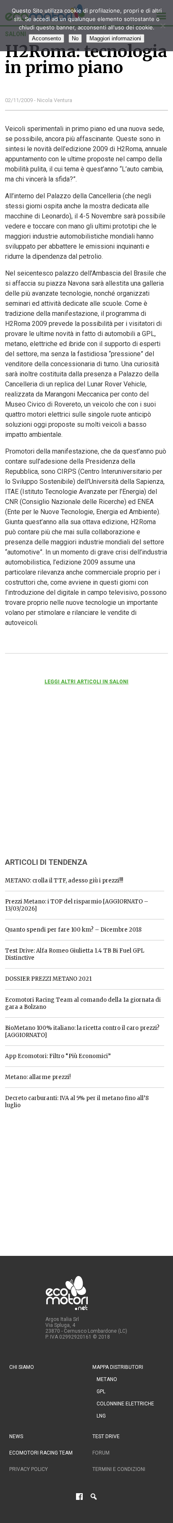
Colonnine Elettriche (125, 1404)
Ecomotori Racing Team (41, 1453)
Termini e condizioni (118, 1469)
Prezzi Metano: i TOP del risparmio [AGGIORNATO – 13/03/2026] (76, 905)
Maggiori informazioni (115, 38)
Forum (101, 1453)
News (16, 1436)
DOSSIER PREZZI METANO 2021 (48, 978)
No (75, 38)
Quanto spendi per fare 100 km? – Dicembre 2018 (73, 929)
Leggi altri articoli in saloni (86, 682)
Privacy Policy (28, 1469)
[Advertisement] (68, 782)
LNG (101, 1416)
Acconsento (46, 38)
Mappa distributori (117, 1367)
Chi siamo (21, 1367)
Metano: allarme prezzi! (38, 1077)
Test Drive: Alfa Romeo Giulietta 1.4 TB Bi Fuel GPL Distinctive (74, 954)
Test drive (106, 1436)
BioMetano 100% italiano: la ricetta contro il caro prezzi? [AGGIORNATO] (82, 1031)
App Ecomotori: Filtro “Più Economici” (58, 1056)
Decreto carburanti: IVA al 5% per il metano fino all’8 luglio (77, 1102)
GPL (101, 1391)
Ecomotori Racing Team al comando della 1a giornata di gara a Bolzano (83, 1003)
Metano (107, 1379)
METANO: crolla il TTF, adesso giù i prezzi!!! (64, 880)
